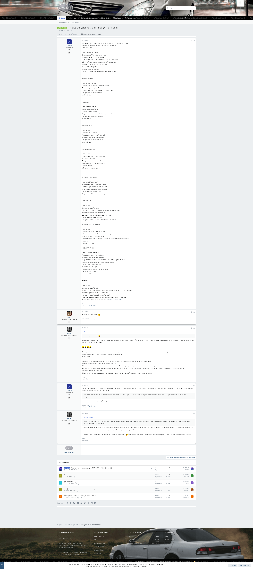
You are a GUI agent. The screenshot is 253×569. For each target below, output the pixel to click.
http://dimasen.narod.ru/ (115, 300)
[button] (78, 18)
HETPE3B (66, 491)
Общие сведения (99, 536)
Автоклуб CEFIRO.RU (67, 532)
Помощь (181, 562)
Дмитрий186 (155, 543)
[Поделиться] (191, 40)
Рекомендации (69, 453)
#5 (194, 413)
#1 (194, 40)
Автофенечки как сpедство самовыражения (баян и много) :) (84, 489)
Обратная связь (140, 562)
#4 (194, 385)
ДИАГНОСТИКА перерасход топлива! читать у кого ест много (84, 482)
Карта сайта (97, 554)
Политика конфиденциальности (168, 562)
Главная (187, 562)
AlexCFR (61, 30)
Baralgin (186, 490)
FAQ (95, 540)
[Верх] (192, 561)
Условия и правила (151, 562)
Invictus (186, 477)
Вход (166, 536)
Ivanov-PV (66, 498)
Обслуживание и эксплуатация (84, 484)
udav (187, 484)
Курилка (76, 477)
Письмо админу (169, 540)
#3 (194, 328)
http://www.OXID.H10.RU (89, 306)
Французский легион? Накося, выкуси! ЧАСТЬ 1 (80, 496)
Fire (65, 477)
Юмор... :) (67, 475)
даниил (66, 484)
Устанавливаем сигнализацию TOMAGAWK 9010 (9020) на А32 (91, 468)
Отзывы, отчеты (99, 550)
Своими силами (80, 470)
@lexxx (66, 470)
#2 (194, 312)
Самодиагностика (99, 543)
